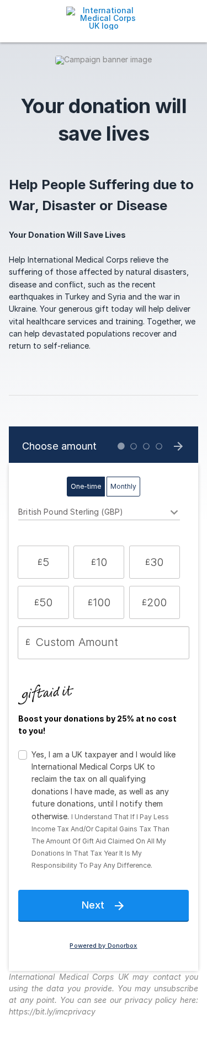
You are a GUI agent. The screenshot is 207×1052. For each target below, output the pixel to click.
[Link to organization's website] (103, 17)
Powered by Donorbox (103, 946)
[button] (43, 562)
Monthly (123, 486)
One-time (86, 486)
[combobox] (99, 513)
